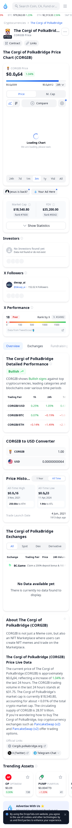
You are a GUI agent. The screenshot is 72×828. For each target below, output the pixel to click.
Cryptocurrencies (15, 23)
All (61, 178)
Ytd (53, 178)
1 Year (39, 478)
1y (44, 178)
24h (11, 178)
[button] (36, 15)
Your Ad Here (46, 191)
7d (20, 178)
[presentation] (27, 746)
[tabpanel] (36, 141)
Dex (38, 546)
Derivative (55, 546)
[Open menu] (65, 32)
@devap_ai (19, 287)
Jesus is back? (18, 191)
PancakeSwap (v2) (47, 724)
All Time (56, 478)
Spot (25, 546)
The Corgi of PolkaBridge (46, 23)
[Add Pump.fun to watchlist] (60, 777)
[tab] (21, 94)
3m (37, 178)
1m (28, 178)
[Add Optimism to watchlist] (28, 777)
